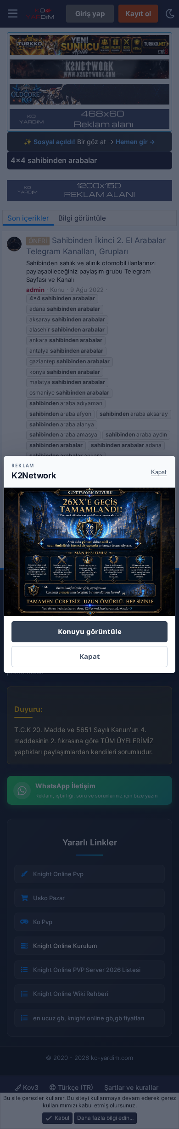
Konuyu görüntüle (90, 631)
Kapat (159, 471)
